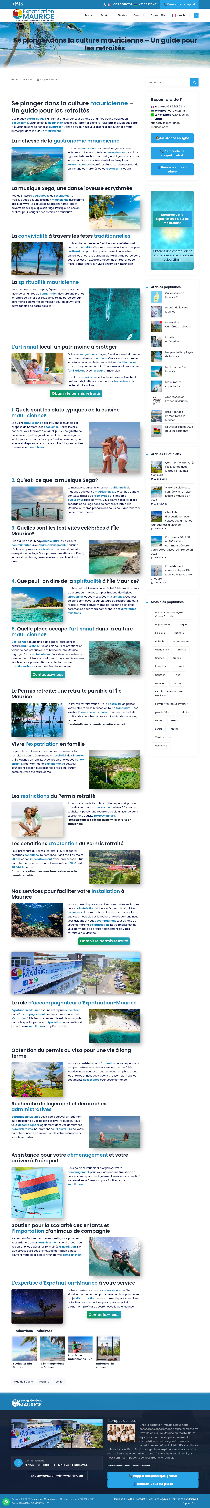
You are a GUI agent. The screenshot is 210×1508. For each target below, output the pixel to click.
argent (184, 624)
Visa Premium (163, 737)
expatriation (162, 649)
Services (106, 15)
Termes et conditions (183, 1499)
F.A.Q (129, 1499)
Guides (122, 15)
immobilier (161, 666)
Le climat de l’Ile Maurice (175, 369)
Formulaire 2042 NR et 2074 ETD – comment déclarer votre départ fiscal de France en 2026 (172, 545)
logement (161, 674)
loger (178, 674)
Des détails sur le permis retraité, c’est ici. (96, 724)
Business (179, 633)
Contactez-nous (47, 674)
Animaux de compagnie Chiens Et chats (169, 614)
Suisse (174, 720)
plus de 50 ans (23, 1381)
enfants (159, 641)
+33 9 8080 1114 (175, 106)
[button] (57, 1475)
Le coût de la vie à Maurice (176, 310)
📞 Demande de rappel (179, 4)
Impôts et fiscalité (172, 339)
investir (181, 666)
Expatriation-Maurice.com (45, 1499)
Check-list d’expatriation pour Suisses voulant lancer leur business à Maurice (172, 519)
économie (161, 745)
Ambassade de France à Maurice (176, 399)
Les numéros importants (173, 384)
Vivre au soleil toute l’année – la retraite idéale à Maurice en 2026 (171, 494)
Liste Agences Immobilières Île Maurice (175, 416)
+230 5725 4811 (148, 4)
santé (158, 720)
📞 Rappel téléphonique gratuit (153, 1476)
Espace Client (160, 15)
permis (177, 683)
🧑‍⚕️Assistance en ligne (172, 138)
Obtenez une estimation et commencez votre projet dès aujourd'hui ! (172, 255)
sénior (59, 1381)
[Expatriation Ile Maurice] (33, 15)
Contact (138, 15)
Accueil (89, 15)
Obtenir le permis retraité (76, 393)
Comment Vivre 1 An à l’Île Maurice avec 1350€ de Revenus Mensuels (172, 469)
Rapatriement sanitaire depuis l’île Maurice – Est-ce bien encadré (172, 572)
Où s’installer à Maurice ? (174, 295)
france (177, 658)
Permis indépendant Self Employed (169, 693)
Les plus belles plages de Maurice (179, 354)
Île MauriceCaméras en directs (178, 324)
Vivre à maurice (23, 79)
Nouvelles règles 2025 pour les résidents (179, 429)
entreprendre (181, 641)
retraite (44, 1381)
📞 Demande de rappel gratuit (172, 153)
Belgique (160, 633)
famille (182, 649)
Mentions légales (158, 1499)
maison (159, 683)
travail (174, 729)
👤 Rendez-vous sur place (172, 169)
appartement (163, 624)
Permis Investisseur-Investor (171, 704)
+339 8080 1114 (122, 4)
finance (159, 658)
